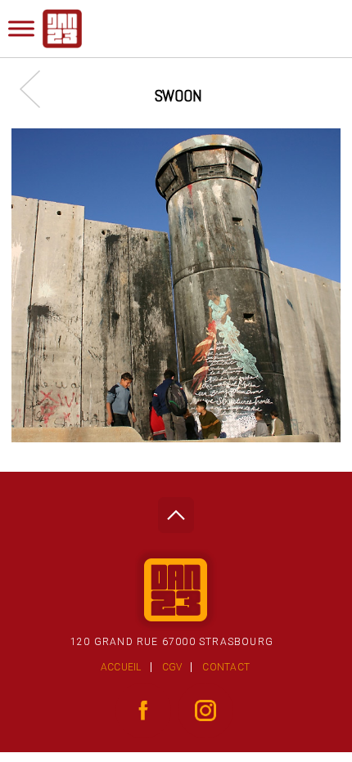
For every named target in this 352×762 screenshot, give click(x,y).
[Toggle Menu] (21, 28)
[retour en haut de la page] (175, 510)
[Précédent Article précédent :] (38, 88)
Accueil (121, 667)
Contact (226, 667)
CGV (172, 667)
